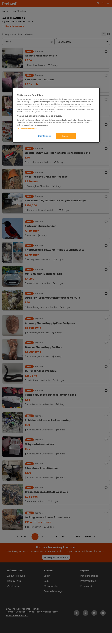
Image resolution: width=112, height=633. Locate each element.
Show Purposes (44, 136)
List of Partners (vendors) (27, 128)
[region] (56, 115)
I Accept (65, 136)
